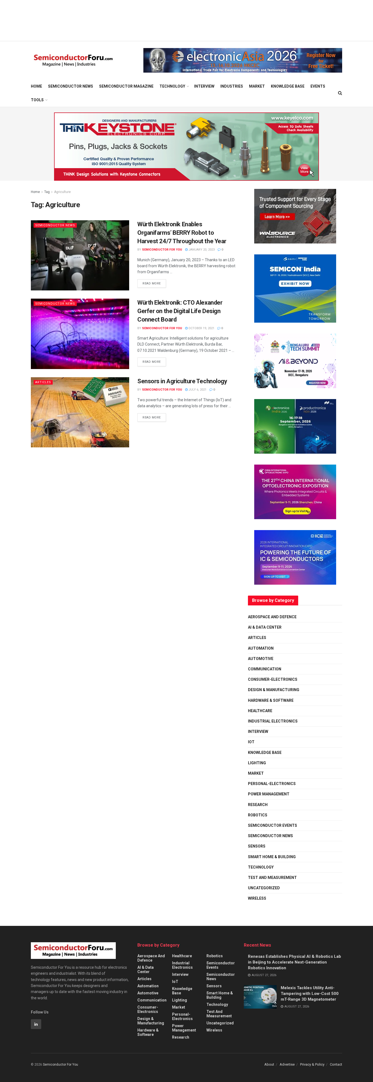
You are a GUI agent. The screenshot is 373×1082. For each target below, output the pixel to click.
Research (258, 804)
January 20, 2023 (201, 249)
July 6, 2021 (197, 389)
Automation (261, 648)
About (269, 1064)
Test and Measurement (272, 877)
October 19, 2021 (201, 328)
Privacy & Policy (312, 1064)
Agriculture (62, 192)
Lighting (257, 763)
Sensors (256, 846)
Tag (47, 192)
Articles (43, 382)
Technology (172, 86)
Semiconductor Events (272, 825)
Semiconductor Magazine (126, 86)
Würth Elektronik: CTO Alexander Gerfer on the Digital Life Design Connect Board (179, 311)
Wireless (257, 898)
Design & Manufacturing (273, 690)
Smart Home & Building (272, 857)
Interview (204, 86)
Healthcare (260, 711)
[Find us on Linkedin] (36, 1024)
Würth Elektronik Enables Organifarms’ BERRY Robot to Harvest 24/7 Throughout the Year (181, 233)
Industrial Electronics (273, 721)
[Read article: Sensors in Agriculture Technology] (80, 412)
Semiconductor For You (162, 249)
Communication (264, 669)
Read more (154, 282)
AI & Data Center (265, 627)
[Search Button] (340, 93)
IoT (251, 742)
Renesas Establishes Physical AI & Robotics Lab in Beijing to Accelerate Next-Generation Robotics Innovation (294, 962)
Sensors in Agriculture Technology (182, 381)
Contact (336, 1064)
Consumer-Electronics (272, 679)
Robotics (257, 815)
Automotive (260, 658)
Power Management (268, 794)
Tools (37, 100)
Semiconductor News (70, 86)
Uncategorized (264, 888)
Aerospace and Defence (272, 617)
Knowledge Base (287, 86)
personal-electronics (272, 783)
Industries (231, 86)
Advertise (287, 1064)
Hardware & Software (271, 700)
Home (36, 86)
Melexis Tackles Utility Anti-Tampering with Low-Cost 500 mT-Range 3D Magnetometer (310, 993)
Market (257, 86)
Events (317, 86)
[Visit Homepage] (73, 60)
